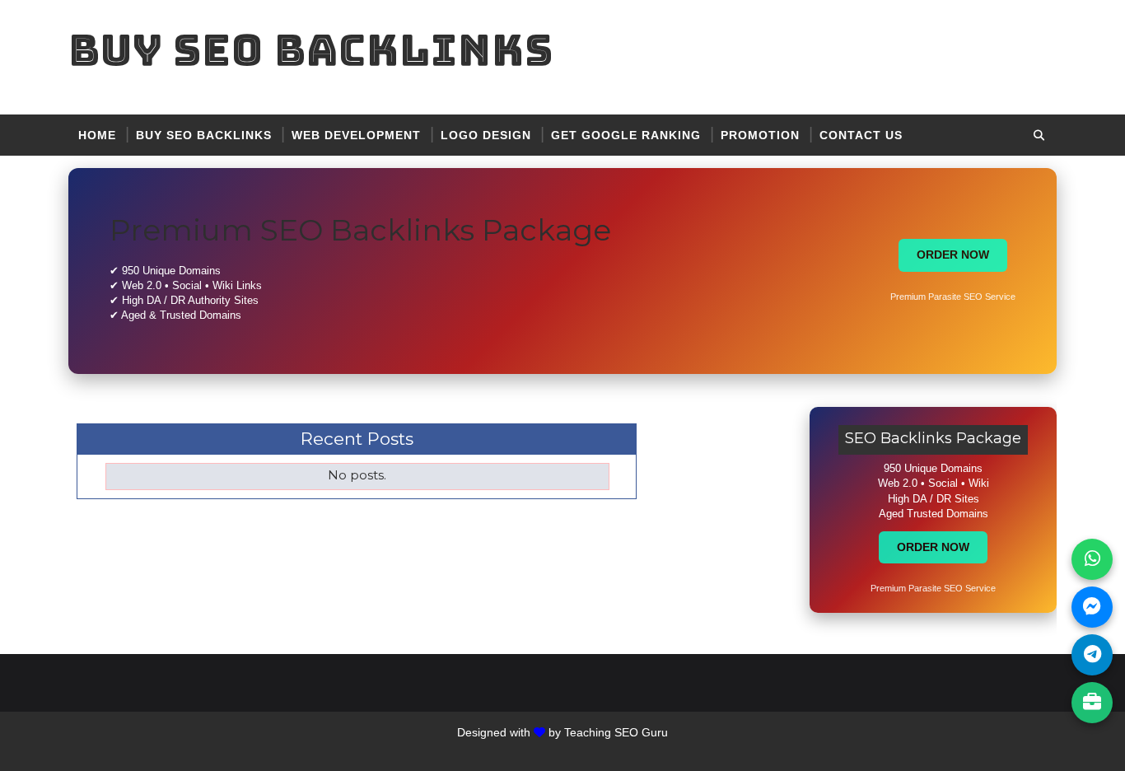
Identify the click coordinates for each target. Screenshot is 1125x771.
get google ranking (626, 135)
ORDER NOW (953, 254)
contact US (861, 135)
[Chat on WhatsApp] (1092, 559)
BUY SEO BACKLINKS (204, 135)
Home (97, 135)
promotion (760, 135)
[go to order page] (1092, 702)
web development (356, 135)
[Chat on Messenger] (1092, 607)
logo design (486, 135)
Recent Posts (357, 438)
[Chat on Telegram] (1092, 654)
